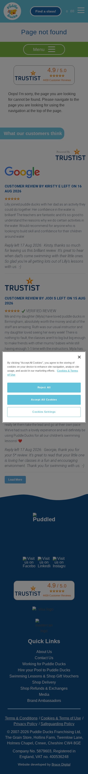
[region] (44, 387)
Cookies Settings (44, 411)
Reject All (44, 387)
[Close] (79, 357)
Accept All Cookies (44, 399)
